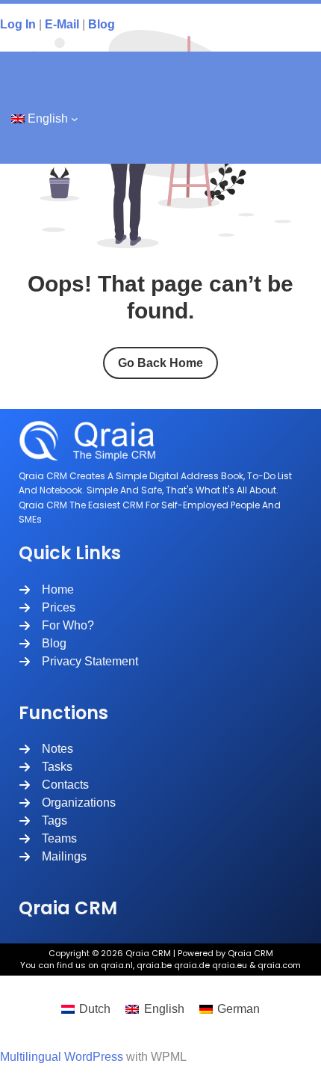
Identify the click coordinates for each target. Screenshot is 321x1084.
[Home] (46, 590)
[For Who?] (56, 626)
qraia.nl (117, 965)
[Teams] (48, 839)
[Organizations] (67, 803)
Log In (18, 24)
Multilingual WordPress (61, 1056)
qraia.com (279, 965)
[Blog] (42, 644)
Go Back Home (160, 363)
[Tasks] (45, 767)
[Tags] (43, 821)
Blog (101, 24)
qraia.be (154, 965)
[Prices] (47, 608)
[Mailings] (53, 857)
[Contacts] (54, 785)
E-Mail (62, 24)
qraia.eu (229, 965)
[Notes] (46, 749)
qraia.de (192, 965)
